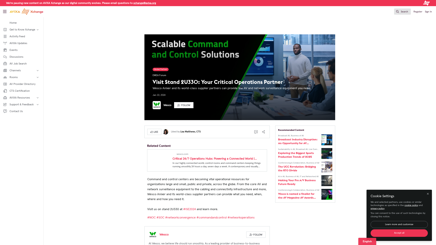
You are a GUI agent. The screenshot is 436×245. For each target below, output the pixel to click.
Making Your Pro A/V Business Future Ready (297, 182)
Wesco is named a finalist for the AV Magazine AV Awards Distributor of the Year (296, 195)
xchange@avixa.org (144, 3)
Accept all (399, 233)
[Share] (263, 131)
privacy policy (377, 208)
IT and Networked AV (309, 177)
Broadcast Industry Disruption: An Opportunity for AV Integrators (297, 141)
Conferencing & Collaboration (291, 163)
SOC (160, 217)
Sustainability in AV (286, 149)
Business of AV (297, 136)
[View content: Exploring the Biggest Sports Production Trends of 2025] (326, 153)
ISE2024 (189, 209)
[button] (183, 105)
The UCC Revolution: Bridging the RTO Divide (297, 168)
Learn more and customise (399, 224)
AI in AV (281, 177)
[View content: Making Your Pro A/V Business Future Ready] (326, 180)
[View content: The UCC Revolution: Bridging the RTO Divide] (326, 167)
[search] (402, 12)
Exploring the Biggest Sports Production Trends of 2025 (296, 154)
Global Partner (160, 69)
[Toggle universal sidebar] (5, 11)
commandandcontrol (212, 217)
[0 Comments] (256, 131)
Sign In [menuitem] (428, 12)
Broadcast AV (284, 136)
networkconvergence (180, 217)
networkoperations (241, 217)
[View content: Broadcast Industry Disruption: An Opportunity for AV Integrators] (326, 139)
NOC (151, 217)
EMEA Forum (159, 75)
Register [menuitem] (418, 12)
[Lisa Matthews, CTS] (165, 131)
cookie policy (411, 205)
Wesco (167, 105)
